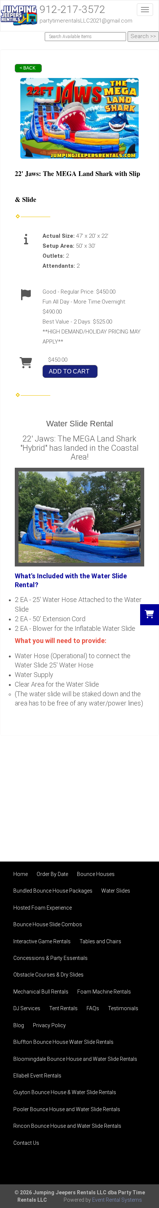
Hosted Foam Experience (42, 908)
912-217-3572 (72, 9)
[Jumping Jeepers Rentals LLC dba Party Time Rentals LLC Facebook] (139, 1166)
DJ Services (26, 1008)
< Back (27, 68)
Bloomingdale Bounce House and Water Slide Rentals (75, 1059)
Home (20, 874)
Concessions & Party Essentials (50, 958)
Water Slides (115, 891)
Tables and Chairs (100, 941)
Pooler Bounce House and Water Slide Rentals (66, 1109)
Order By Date (52, 874)
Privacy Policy (49, 1025)
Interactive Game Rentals (42, 941)
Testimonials (123, 1008)
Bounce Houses (96, 874)
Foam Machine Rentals (104, 992)
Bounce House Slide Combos (47, 924)
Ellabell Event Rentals (37, 1076)
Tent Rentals (63, 1008)
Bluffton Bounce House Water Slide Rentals (63, 1042)
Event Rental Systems (117, 1200)
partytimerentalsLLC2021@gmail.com (86, 20)
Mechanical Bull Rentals (40, 992)
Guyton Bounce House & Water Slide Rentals (64, 1092)
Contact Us (26, 1143)
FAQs (93, 1008)
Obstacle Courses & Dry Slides (48, 975)
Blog (18, 1025)
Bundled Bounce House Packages (52, 891)
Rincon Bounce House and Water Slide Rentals (67, 1126)
